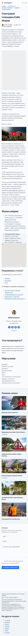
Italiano (7, 628)
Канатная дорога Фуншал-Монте (12, 475)
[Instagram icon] (15, 327)
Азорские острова (7, 366)
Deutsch (7, 626)
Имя (4, 536)
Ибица (4, 352)
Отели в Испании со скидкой (14, 294)
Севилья (8, 350)
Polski (6, 630)
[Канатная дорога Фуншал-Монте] (14, 466)
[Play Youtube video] (14, 134)
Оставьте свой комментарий (11, 546)
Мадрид (4, 346)
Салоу (22, 346)
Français (7, 622)
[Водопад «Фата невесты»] (14, 403)
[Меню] (25, 2)
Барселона (10, 346)
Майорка (5, 348)
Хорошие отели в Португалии (11, 383)
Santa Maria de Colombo (15, 190)
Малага (22, 348)
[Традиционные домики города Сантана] (14, 444)
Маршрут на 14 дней (8, 379)
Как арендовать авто (8, 381)
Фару (3, 374)
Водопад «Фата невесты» (10, 412)
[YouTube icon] (19, 327)
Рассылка (8, 280)
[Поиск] (22, 2)
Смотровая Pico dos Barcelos (11, 519)
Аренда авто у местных (12, 296)
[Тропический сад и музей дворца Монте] (14, 488)
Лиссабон (5, 368)
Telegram (7, 278)
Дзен (6, 282)
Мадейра (4, 364)
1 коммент (4, 434)
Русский (7, 620)
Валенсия (11, 348)
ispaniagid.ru (8, 3)
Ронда (4, 350)
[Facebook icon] (9, 327)
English (7, 624)
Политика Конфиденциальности (11, 608)
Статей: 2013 (14, 330)
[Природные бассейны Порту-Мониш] (14, 423)
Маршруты (9, 610)
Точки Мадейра (7, 26)
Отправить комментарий (10, 567)
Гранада (14, 350)
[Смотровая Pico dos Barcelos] (14, 510)
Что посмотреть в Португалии (11, 377)
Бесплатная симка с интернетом (15, 298)
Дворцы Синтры (7, 370)
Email (5, 541)
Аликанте (17, 348)
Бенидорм (20, 350)
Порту (4, 372)
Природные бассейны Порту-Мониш (13, 432)
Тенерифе (17, 346)
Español (7, 632)
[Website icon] (12, 327)
